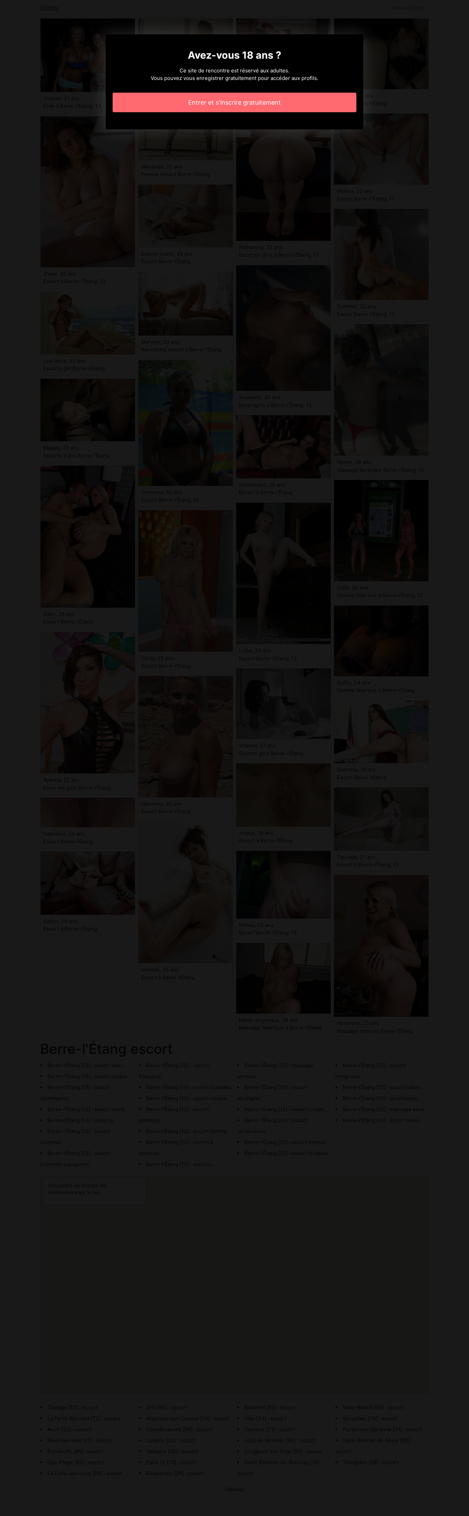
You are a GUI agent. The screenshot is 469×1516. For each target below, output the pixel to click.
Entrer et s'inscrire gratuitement (234, 102)
